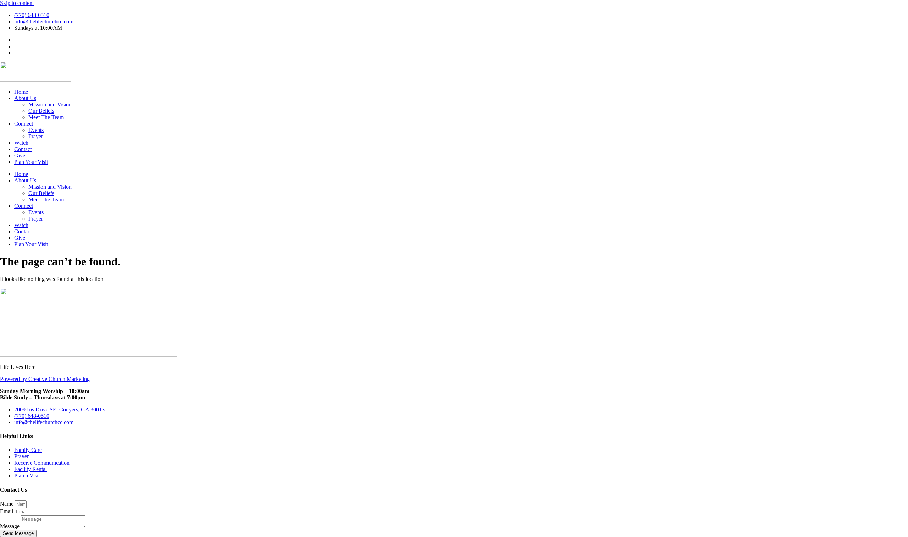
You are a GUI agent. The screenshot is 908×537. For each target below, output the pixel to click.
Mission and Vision (50, 104)
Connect (23, 124)
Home (21, 92)
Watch (21, 143)
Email (7, 511)
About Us (25, 98)
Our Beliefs (41, 111)
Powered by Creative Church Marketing (45, 379)
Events (36, 130)
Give (19, 156)
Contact (23, 149)
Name (7, 504)
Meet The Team (46, 117)
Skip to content (17, 3)
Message (10, 526)
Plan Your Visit (31, 162)
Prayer (35, 136)
